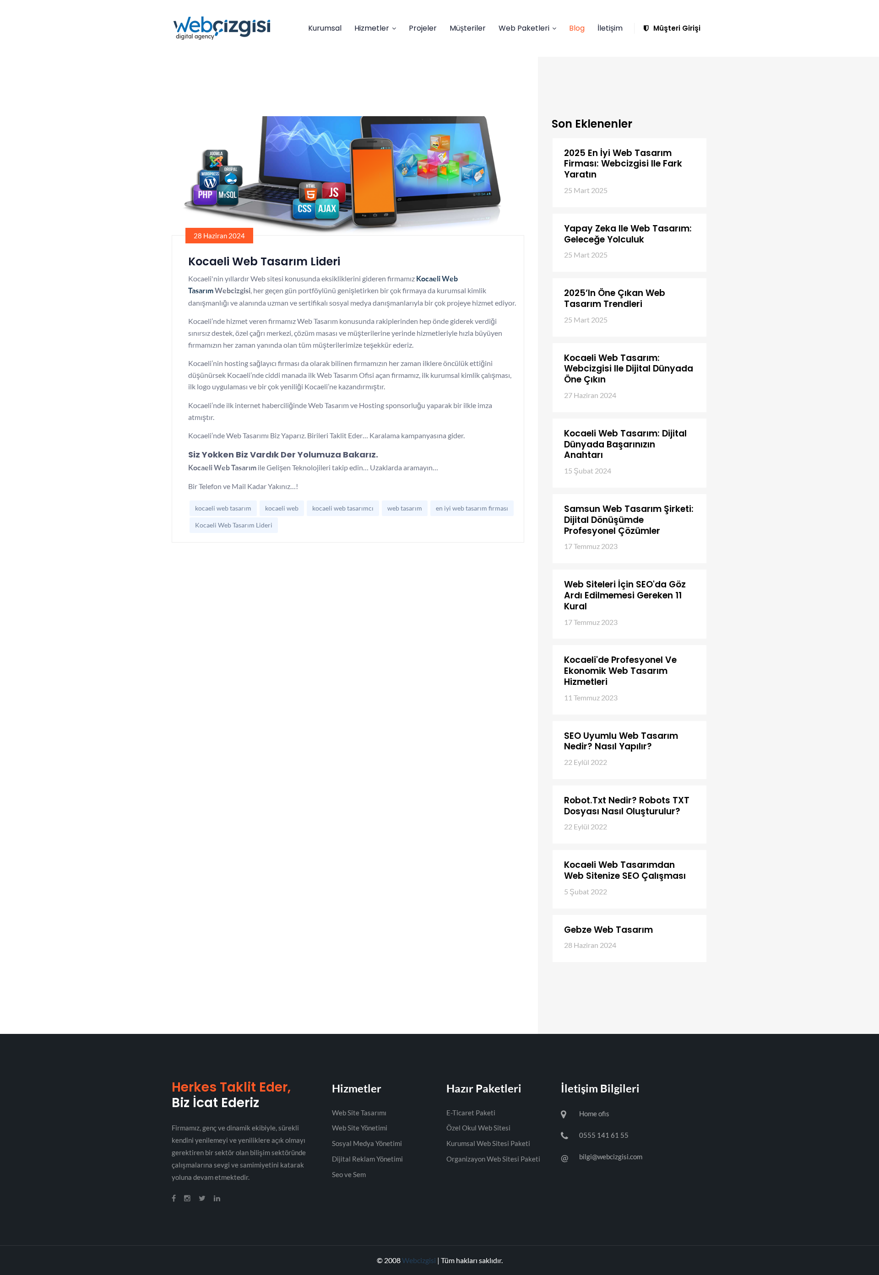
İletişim (610, 28)
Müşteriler (468, 28)
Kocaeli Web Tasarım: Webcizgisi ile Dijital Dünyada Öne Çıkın (628, 369)
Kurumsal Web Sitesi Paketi (488, 1143)
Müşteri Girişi (675, 28)
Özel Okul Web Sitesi (478, 1128)
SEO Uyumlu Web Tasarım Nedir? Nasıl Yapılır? (621, 741)
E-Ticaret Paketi (470, 1112)
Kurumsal (325, 28)
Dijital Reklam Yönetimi (367, 1159)
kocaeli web (281, 508)
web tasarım (404, 508)
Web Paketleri (524, 28)
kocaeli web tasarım (223, 508)
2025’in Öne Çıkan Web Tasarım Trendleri (614, 298)
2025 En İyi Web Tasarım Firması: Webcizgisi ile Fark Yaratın (623, 164)
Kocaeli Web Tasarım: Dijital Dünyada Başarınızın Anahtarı (625, 444)
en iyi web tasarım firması (472, 508)
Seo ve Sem (349, 1174)
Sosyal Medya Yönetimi (367, 1143)
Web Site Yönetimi (359, 1128)
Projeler (423, 28)
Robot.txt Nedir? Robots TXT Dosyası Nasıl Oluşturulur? (626, 806)
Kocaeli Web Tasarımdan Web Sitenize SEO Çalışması (625, 870)
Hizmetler (371, 28)
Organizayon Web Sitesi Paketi (493, 1159)
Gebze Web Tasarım (608, 930)
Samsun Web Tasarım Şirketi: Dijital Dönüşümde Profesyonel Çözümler (629, 520)
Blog (577, 28)
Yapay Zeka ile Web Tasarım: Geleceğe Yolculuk (628, 234)
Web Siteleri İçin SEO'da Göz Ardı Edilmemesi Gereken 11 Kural (625, 595)
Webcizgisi (419, 1260)
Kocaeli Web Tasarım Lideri (233, 525)
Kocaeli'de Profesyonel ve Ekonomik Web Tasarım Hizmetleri (620, 671)
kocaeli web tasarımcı (343, 508)
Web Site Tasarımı (359, 1112)
